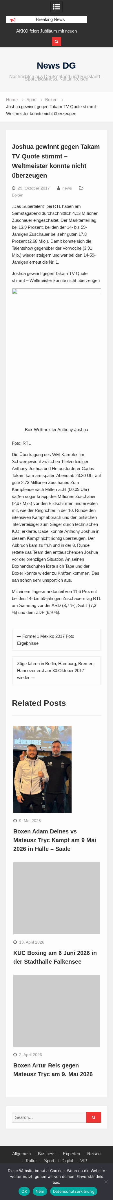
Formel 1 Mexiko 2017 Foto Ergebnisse (45, 640)
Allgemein (21, 1153)
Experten (71, 1153)
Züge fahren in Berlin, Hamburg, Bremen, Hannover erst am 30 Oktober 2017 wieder (55, 670)
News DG (56, 65)
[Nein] (106, 1182)
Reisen (94, 1153)
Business (47, 1153)
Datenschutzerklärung (73, 1191)
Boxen (17, 195)
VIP (83, 1160)
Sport (49, 1160)
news (67, 188)
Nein (40, 1191)
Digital (67, 1160)
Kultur (31, 1160)
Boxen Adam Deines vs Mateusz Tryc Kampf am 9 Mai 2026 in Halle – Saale (54, 840)
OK (24, 1191)
